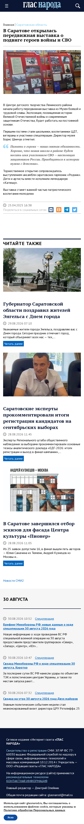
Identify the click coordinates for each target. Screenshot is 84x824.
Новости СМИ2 (13, 580)
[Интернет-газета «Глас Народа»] (42, 6)
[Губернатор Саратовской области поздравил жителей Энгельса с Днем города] (42, 271)
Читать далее (13, 344)
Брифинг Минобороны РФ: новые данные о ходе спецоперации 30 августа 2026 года (38, 626)
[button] (51, 209)
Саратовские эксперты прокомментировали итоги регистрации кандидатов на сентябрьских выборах (37, 417)
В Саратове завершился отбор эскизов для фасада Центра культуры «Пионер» (38, 529)
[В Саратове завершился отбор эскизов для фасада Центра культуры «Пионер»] (42, 490)
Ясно (10, 817)
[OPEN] (8, 6)
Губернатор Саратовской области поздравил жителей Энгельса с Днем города (36, 310)
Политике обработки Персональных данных (34, 810)
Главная (8, 25)
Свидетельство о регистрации (26, 750)
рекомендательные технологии (27, 777)
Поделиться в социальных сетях (24, 210)
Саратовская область (31, 25)
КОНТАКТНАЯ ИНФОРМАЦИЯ (26, 781)
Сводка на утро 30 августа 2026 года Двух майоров (40, 699)
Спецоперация (44, 619)
